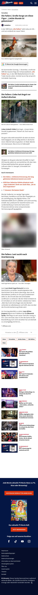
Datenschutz (5, 556)
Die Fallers (31, 339)
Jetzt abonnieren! (19, 529)
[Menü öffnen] (35, 3)
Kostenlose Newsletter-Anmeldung (19, 493)
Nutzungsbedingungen (8, 553)
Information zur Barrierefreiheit (10, 561)
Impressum (4, 550)
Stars (4, 343)
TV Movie (4, 9)
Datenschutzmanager (7, 558)
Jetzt (15, 3)
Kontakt (3, 574)
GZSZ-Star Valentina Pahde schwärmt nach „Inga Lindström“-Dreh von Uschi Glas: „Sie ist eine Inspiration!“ (19, 184)
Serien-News (22, 339)
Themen (3, 571)
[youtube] (22, 541)
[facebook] (9, 541)
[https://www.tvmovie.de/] (7, 3)
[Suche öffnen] (31, 3)
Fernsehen (15, 9)
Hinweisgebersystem (7, 564)
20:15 (21, 3)
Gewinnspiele (5, 569)
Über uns (4, 566)
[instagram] (29, 541)
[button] (19, 332)
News (9, 9)
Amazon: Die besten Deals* (15, 190)
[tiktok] (15, 541)
